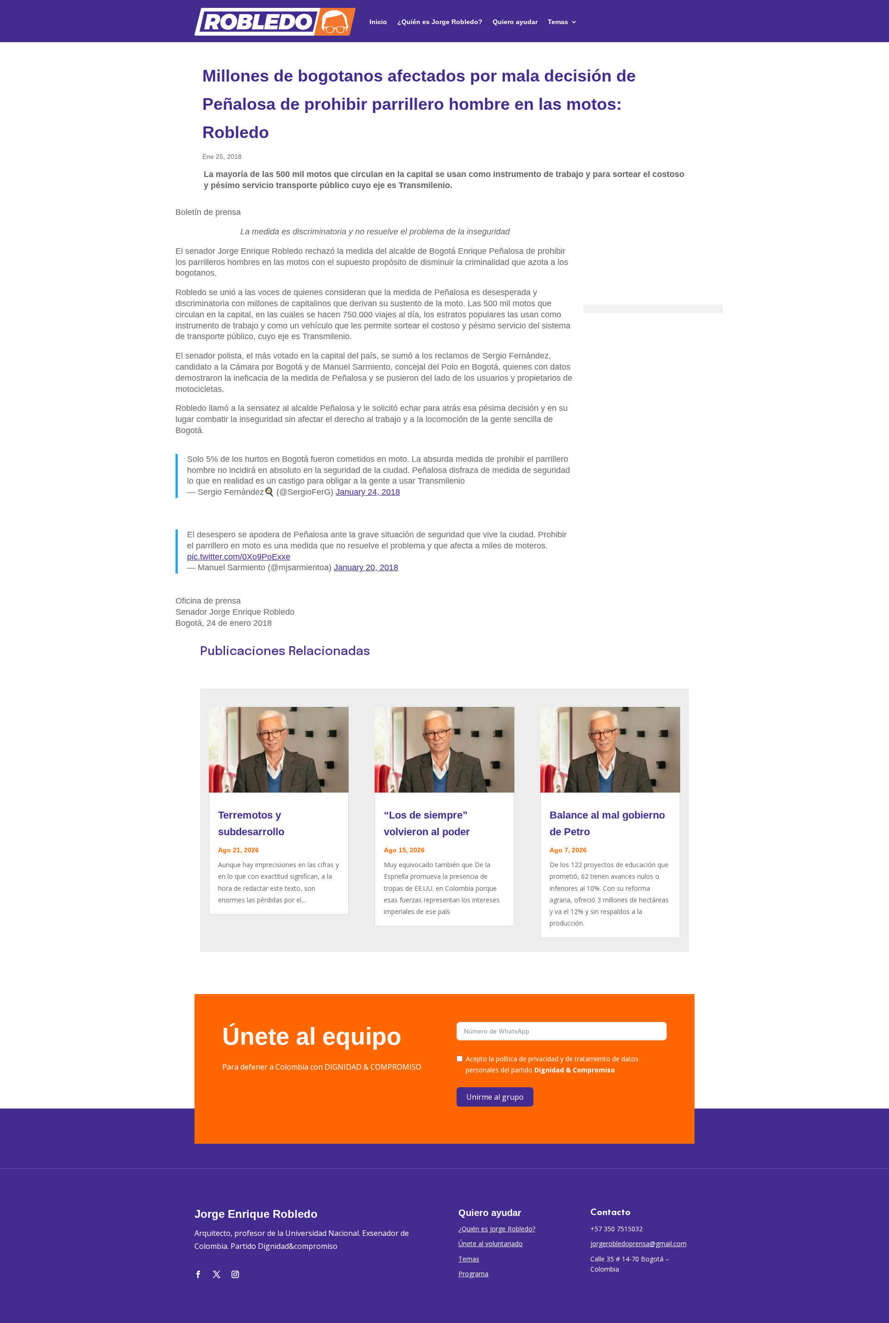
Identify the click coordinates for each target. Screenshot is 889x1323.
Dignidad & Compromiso (574, 1069)
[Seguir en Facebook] (198, 1274)
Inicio (378, 21)
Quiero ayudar (515, 21)
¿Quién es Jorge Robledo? (439, 21)
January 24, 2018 (368, 492)
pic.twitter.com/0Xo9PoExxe (238, 556)
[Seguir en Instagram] (235, 1274)
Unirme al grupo (495, 1097)
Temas (558, 21)
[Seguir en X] (216, 1274)
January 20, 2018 (366, 567)
